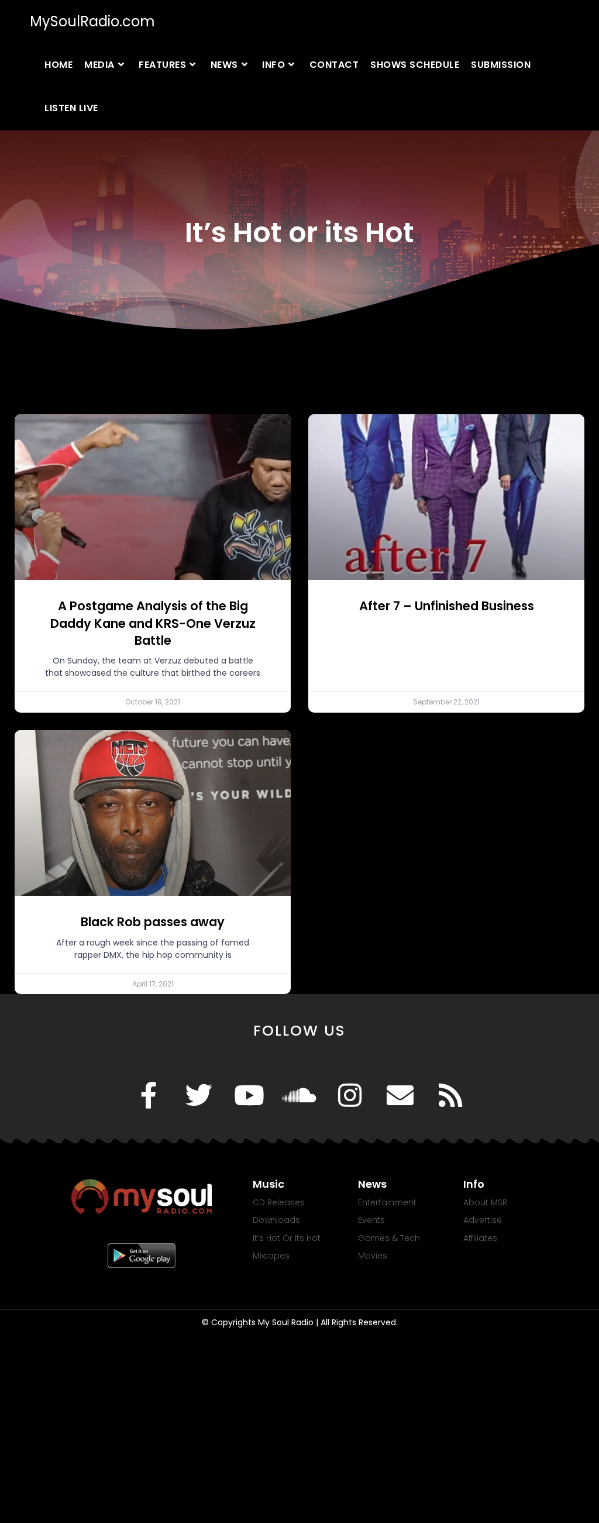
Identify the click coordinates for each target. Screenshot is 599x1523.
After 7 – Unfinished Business (446, 605)
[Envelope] (400, 1095)
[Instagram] (349, 1095)
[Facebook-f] (148, 1095)
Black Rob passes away (153, 921)
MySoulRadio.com (92, 21)
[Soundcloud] (299, 1095)
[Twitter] (198, 1095)
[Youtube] (249, 1095)
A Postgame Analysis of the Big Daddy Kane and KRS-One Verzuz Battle (153, 623)
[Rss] (450, 1095)
